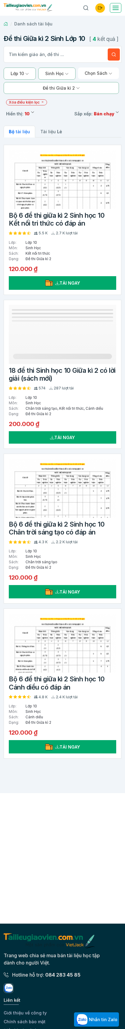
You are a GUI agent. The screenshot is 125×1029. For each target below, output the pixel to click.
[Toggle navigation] (115, 8)
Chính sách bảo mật (25, 1021)
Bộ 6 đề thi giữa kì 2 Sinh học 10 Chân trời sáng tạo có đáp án (56, 528)
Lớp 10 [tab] (18, 73)
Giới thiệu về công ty (25, 1012)
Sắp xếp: (94, 113)
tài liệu (19, 131)
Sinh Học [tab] (55, 73)
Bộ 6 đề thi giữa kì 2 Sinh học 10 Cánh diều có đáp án (56, 683)
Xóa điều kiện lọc (25, 102)
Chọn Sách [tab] (97, 73)
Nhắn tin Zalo (102, 1019)
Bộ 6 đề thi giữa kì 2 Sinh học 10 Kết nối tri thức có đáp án (56, 219)
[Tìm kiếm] (114, 54)
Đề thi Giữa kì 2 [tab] (59, 88)
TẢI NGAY (69, 283)
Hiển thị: (18, 113)
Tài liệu (51, 131)
